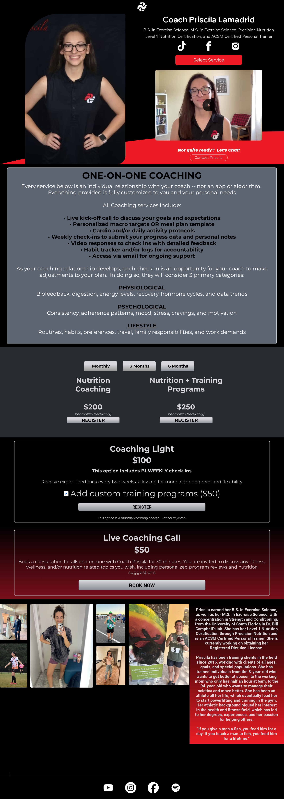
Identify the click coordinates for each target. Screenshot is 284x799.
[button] (208, 60)
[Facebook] (153, 787)
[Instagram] (130, 787)
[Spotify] (175, 787)
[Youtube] (108, 787)
